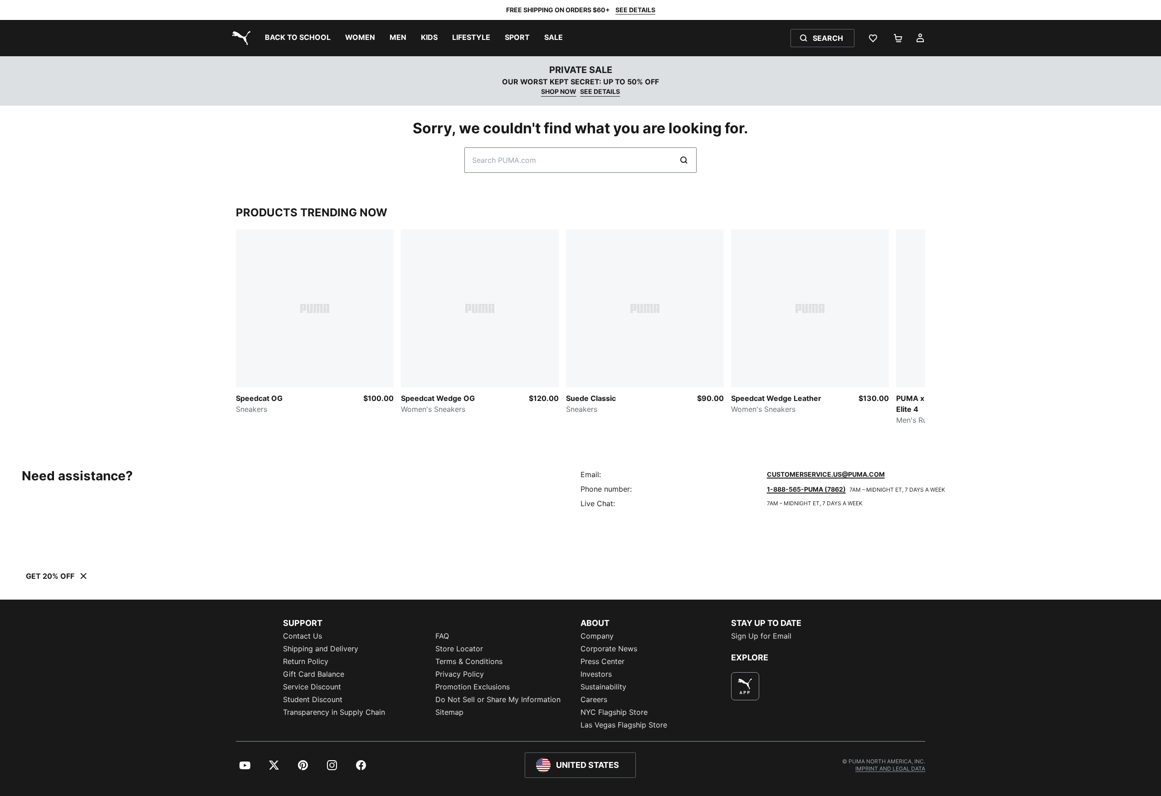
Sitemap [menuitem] (449, 712)
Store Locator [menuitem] (459, 648)
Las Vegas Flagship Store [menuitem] (623, 724)
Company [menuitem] (597, 635)
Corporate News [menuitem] (608, 648)
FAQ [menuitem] (442, 635)
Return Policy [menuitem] (305, 661)
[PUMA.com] (239, 38)
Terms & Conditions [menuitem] (468, 661)
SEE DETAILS (635, 10)
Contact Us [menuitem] (302, 635)
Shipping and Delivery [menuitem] (320, 648)
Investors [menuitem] (596, 674)
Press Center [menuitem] (602, 661)
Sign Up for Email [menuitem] (761, 635)
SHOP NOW (558, 91)
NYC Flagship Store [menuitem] (614, 712)
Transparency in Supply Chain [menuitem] (334, 712)
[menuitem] (298, 38)
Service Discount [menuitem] (312, 686)
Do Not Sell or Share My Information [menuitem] (498, 699)
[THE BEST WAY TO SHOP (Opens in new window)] (745, 686)
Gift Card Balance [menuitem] (313, 674)
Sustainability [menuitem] (603, 686)
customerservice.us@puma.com (826, 474)
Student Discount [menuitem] (312, 699)
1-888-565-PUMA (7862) (806, 489)
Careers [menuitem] (593, 699)
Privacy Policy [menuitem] (459, 674)
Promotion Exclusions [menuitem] (472, 686)
